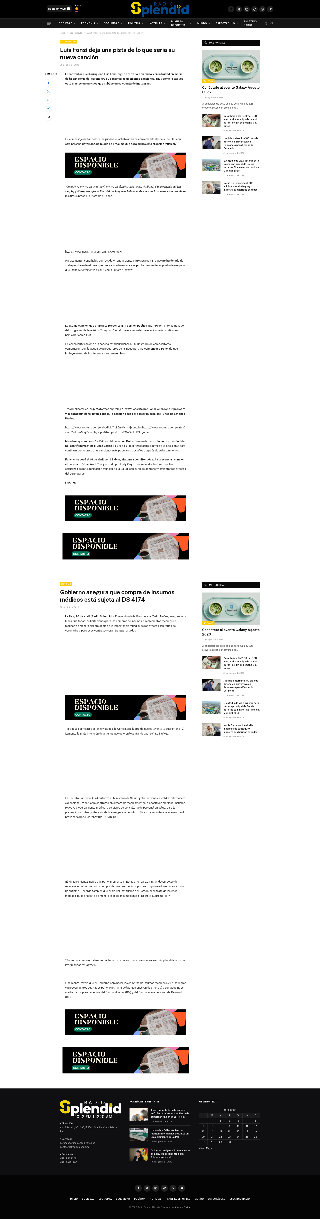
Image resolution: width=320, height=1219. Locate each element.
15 (220, 1131)
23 (229, 1136)
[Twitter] (48, 91)
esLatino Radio (250, 23)
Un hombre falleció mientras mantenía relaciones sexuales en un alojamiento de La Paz (170, 1133)
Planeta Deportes (178, 23)
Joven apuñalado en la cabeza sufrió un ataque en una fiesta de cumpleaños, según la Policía (170, 1113)
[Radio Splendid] (160, 9)
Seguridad (112, 23)
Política (134, 23)
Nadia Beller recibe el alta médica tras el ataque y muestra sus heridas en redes (241, 186)
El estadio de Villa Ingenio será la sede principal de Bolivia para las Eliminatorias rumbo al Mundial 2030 (242, 165)
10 (238, 1126)
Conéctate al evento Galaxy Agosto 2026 (231, 90)
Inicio (74, 1199)
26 (255, 1136)
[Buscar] (271, 23)
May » (209, 1148)
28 (211, 1142)
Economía (88, 23)
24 (238, 1136)
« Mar (201, 1148)
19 (255, 1131)
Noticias (156, 23)
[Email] (48, 117)
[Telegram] (48, 108)
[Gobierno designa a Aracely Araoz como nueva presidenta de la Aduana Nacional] (139, 1154)
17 (238, 1131)
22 (220, 1136)
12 (255, 1126)
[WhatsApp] (48, 100)
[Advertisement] (125, 113)
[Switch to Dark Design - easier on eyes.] (266, 23)
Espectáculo (225, 23)
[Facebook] (48, 83)
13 (203, 1131)
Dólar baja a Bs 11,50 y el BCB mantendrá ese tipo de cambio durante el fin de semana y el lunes (241, 121)
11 (247, 1126)
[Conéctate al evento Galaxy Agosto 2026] (231, 66)
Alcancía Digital (182, 1207)
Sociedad (65, 23)
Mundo (202, 23)
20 (203, 1136)
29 (220, 1142)
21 (212, 1136)
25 (247, 1136)
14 (212, 1131)
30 (229, 1142)
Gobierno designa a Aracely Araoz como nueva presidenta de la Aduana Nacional (170, 1153)
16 (229, 1131)
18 (247, 1131)
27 (203, 1142)
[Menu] (49, 23)
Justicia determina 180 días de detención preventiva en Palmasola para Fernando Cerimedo (241, 143)
